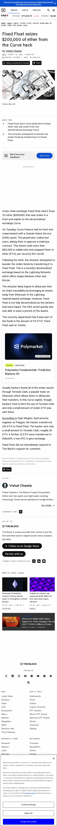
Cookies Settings (28, 804)
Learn (4, 750)
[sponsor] (11, 622)
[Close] (54, 758)
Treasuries (34, 725)
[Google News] (50, 676)
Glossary (5, 754)
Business (5, 700)
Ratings (33, 728)
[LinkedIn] (12, 676)
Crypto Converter (37, 707)
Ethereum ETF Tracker (40, 718)
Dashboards (35, 696)
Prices (32, 700)
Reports (5, 747)
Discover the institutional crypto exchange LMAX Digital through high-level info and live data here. (28, 3)
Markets (5, 718)
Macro (4, 714)
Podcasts (34, 743)
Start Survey (44, 156)
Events (33, 750)
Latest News (7, 696)
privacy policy (30, 793)
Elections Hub (7, 728)
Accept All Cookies (28, 821)
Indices (33, 703)
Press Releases (8, 732)
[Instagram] (18, 676)
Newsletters (35, 747)
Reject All (28, 813)
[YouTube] (38, 676)
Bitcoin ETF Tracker (38, 714)
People (33, 754)
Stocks (33, 721)
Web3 (4, 725)
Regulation (6, 721)
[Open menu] (53, 10)
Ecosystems (6, 710)
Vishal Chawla (14, 51)
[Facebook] (25, 676)
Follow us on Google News (22, 545)
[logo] (3, 10)
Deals (4, 703)
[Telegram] (31, 676)
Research (5, 743)
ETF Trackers (35, 710)
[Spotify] (44, 676)
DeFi (3, 707)
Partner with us (14, 554)
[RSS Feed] (28, 682)
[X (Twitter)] (6, 676)
